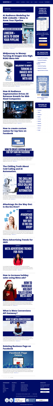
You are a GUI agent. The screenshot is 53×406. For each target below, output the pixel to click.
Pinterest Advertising (24, 389)
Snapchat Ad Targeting (42, 68)
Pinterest (39, 125)
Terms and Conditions (19, 396)
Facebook (39, 110)
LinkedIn (39, 121)
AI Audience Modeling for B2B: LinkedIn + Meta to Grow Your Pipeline (16, 18)
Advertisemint (24, 10)
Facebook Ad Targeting (42, 60)
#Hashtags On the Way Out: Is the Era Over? (17, 205)
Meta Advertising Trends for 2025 (18, 241)
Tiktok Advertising (24, 390)
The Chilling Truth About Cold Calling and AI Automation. (16, 169)
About (4, 385)
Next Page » (11, 377)
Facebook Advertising (24, 384)
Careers (4, 387)
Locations (4, 389)
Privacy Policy (25, 396)
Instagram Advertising (24, 385)
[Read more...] (12, 48)
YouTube (39, 119)
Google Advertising (24, 387)
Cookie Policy (35, 396)
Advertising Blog (5, 388)
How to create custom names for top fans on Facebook (14, 131)
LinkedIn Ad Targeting (42, 66)
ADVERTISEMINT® (7, 2)
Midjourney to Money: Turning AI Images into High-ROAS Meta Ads (18, 56)
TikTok (39, 112)
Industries (4, 390)
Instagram (39, 114)
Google (39, 130)
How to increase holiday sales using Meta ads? (15, 276)
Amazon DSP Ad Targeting (43, 58)
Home (4, 384)
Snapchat (39, 123)
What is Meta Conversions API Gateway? (17, 312)
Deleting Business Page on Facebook (17, 347)
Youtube (13, 388)
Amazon (39, 127)
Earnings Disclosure (30, 396)
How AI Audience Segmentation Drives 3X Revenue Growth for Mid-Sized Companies (16, 95)
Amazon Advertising (24, 388)
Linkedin (13, 389)
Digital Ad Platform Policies (43, 70)
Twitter (39, 116)
